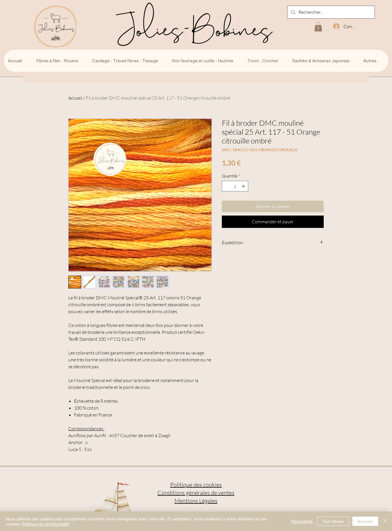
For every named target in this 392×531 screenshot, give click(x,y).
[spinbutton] (235, 186)
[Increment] (243, 186)
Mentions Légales (196, 500)
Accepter (365, 521)
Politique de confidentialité (45, 524)
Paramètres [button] (302, 521)
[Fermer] (385, 521)
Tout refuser (333, 521)
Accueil (75, 98)
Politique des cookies (196, 484)
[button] (318, 26)
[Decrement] (226, 186)
